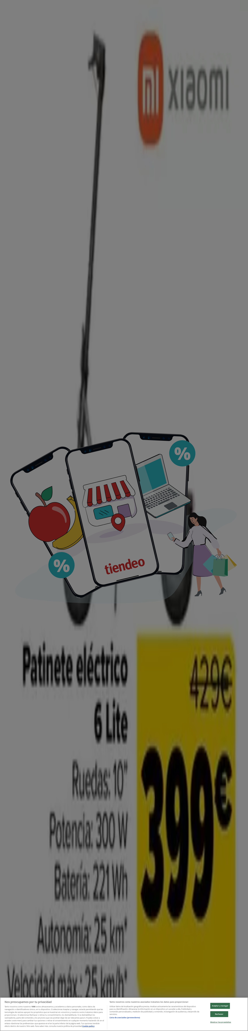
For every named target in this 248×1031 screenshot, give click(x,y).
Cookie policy (88, 1026)
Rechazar (219, 1014)
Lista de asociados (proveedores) (125, 1017)
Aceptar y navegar (220, 1005)
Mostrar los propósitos (220, 1022)
